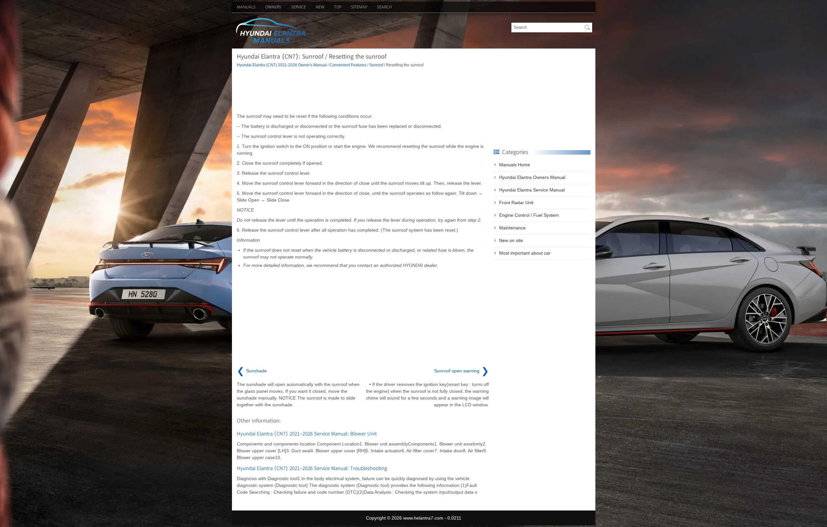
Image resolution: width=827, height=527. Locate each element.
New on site (511, 240)
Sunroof (376, 65)
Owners (273, 7)
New (320, 7)
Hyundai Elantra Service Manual (532, 189)
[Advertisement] (363, 90)
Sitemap (359, 7)
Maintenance (512, 227)
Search (384, 7)
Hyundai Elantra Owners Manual (532, 177)
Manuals (246, 7)
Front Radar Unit (516, 202)
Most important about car (524, 253)
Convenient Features (348, 65)
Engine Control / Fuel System (529, 215)
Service (298, 7)
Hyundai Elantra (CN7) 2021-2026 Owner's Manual (282, 65)
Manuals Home (514, 164)
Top (337, 7)
